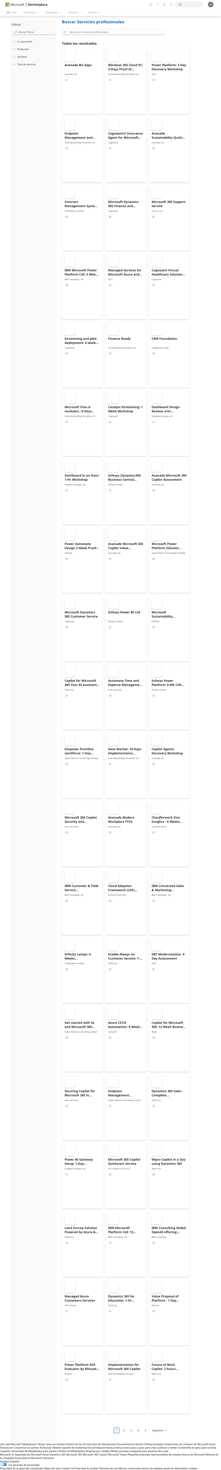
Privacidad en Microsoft (28, 1458)
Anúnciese (45, 1447)
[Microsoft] (15, 5)
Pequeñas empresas (139, 1454)
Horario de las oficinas (78, 1444)
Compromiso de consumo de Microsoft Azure (189, 1444)
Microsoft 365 (74, 1454)
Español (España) (10, 1461)
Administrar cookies (186, 1468)
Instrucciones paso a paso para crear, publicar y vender (146, 1447)
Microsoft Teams (117, 1454)
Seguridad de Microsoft (28, 1454)
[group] (66, 79)
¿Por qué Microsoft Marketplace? (19, 1444)
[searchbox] (37, 32)
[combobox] (114, 32)
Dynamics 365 (57, 1454)
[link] (82, 81)
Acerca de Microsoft (193, 1454)
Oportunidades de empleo (166, 1454)
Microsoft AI (7, 1454)
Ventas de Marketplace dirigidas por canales (84, 1451)
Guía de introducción (104, 1444)
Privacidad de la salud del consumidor (22, 1468)
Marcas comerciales (129, 1468)
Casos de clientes (55, 1444)
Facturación (6, 1447)
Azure (45, 1454)
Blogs (41, 1444)
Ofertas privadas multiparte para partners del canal (139, 1451)
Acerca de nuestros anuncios (158, 1468)
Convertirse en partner (26, 1447)
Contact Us (67, 1468)
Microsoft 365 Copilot (95, 1454)
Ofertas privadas (153, 1444)
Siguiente (157, 1430)
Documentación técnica (130, 1444)
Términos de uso (108, 1468)
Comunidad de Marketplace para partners (34, 1451)
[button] (64, 32)
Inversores (48, 1458)
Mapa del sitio (52, 1468)
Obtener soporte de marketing (69, 1447)
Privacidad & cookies (86, 1468)
